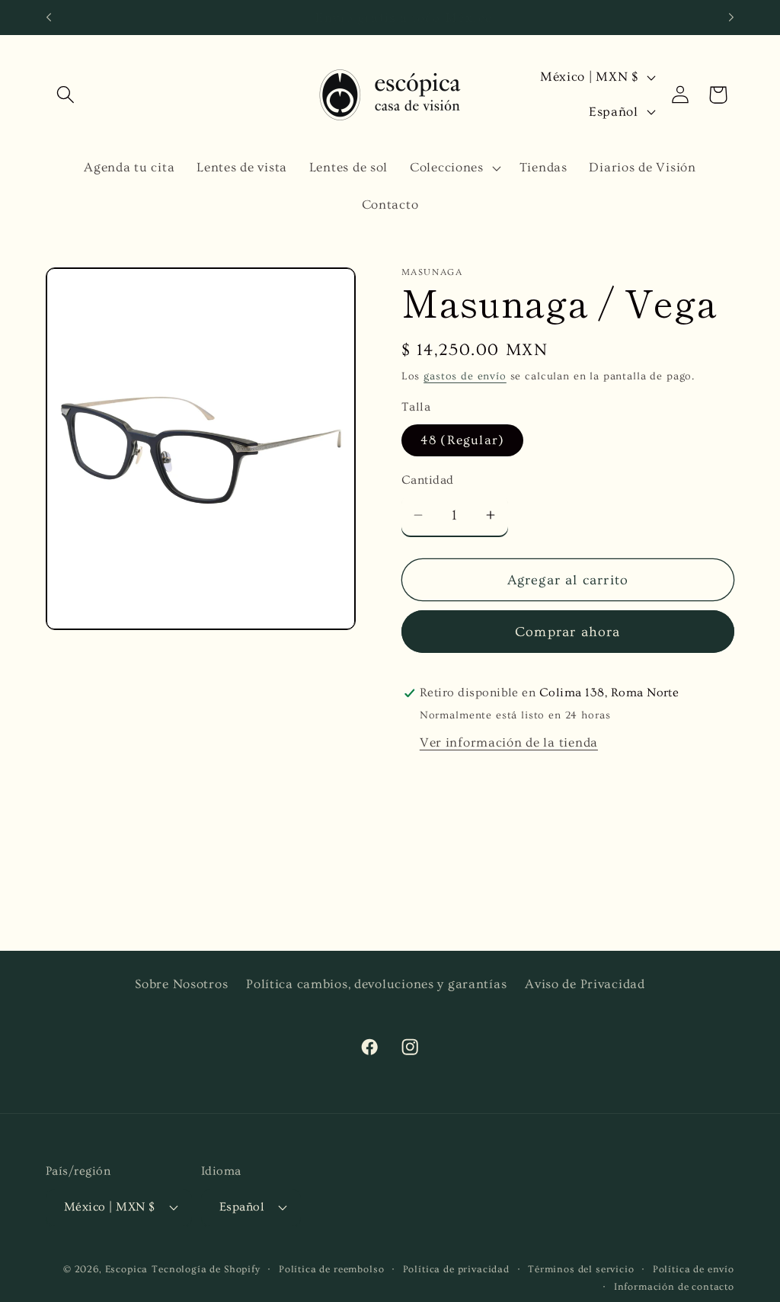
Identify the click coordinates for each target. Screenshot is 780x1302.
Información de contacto (674, 1286)
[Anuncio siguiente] (731, 17)
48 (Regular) (462, 440)
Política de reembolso (332, 1269)
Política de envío (693, 1269)
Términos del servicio (581, 1269)
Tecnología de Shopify (206, 1269)
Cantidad (427, 480)
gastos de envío (465, 376)
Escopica (127, 1269)
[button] (66, 95)
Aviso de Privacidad (585, 984)
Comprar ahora (568, 632)
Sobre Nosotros (181, 984)
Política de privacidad (456, 1269)
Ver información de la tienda (509, 742)
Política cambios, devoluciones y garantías (376, 984)
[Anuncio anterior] (49, 17)
